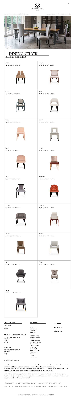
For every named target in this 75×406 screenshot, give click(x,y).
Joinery (32, 353)
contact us (58, 331)
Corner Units (33, 329)
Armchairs (32, 330)
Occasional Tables (34, 350)
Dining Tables (33, 352)
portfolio (57, 323)
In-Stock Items (23, 14)
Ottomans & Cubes (35, 337)
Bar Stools (32, 334)
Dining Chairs (33, 332)
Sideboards (33, 347)
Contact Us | (58, 14)
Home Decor (33, 357)
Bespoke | (15, 14)
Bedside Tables (34, 348)
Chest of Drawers (34, 345)
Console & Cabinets (35, 344)
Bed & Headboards (35, 340)
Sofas (31, 327)
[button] (6, 32)
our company (58, 327)
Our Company (67, 14)
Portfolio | (50, 14)
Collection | (8, 14)
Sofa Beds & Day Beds (35, 342)
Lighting (32, 355)
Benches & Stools (34, 335)
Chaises (32, 339)
